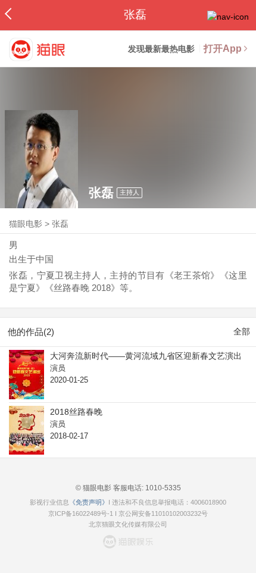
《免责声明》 (88, 502)
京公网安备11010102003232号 (163, 513)
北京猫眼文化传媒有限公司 (128, 524)
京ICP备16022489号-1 (80, 513)
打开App (223, 48)
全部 (241, 331)
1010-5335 (162, 488)
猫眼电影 (25, 223)
